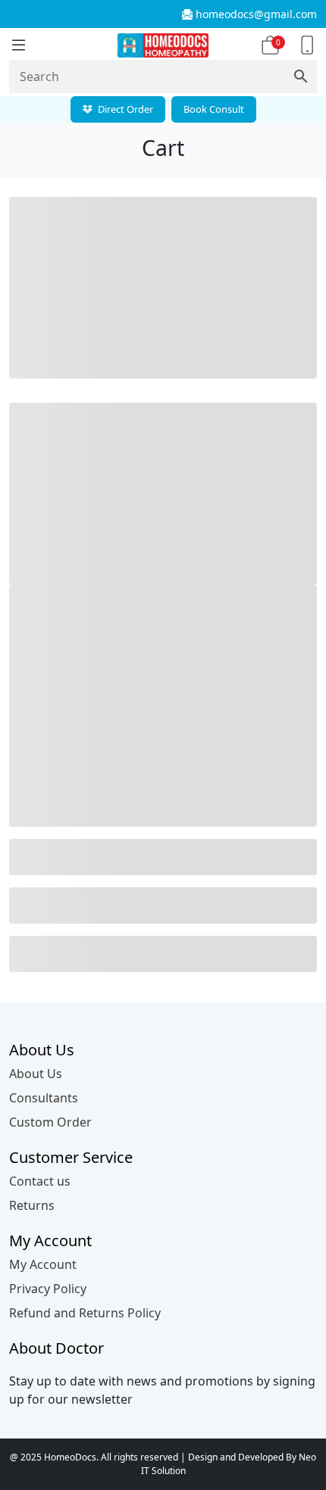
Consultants (43, 1097)
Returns (32, 1205)
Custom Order (50, 1122)
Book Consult (213, 109)
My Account (43, 1264)
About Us (35, 1073)
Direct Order (124, 109)
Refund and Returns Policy (85, 1313)
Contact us (40, 1181)
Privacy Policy (47, 1288)
